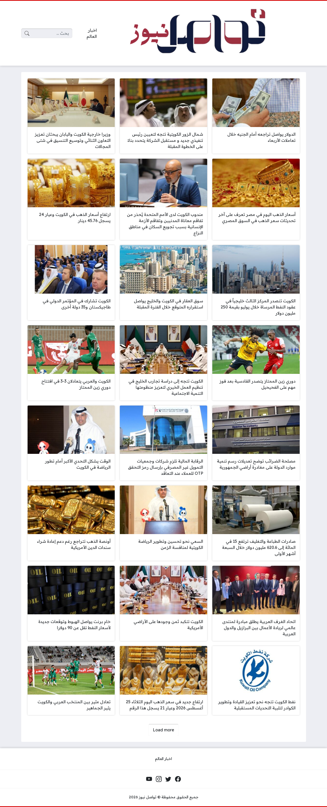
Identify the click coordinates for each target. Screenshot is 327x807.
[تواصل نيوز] (205, 33)
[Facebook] (178, 779)
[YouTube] (149, 779)
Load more (163, 729)
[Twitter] (168, 779)
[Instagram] (159, 779)
